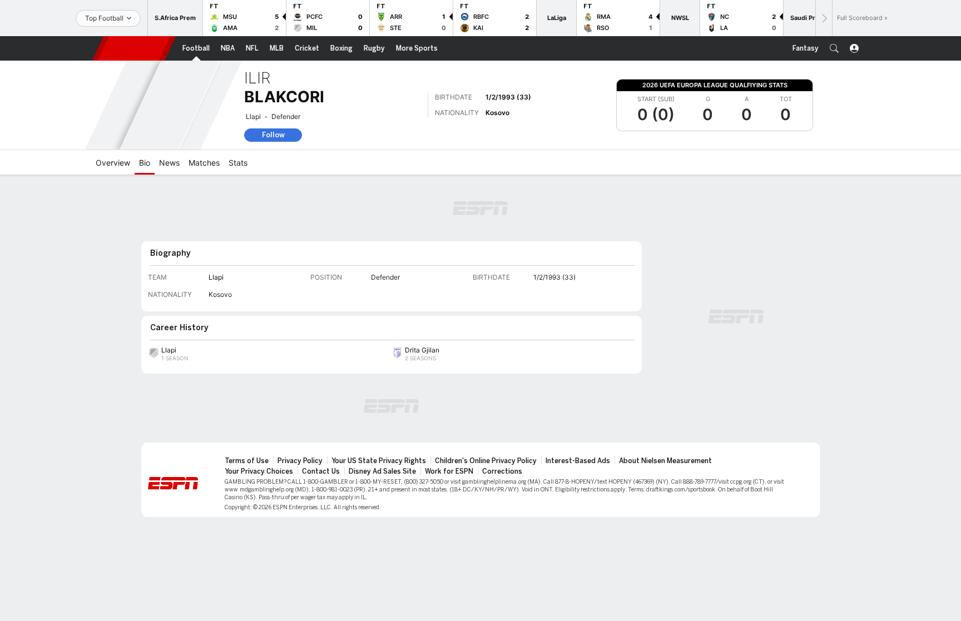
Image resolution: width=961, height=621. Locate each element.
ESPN (134, 48)
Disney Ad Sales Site (382, 471)
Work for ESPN (449, 471)
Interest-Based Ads (578, 461)
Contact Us (321, 471)
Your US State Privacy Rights (378, 461)
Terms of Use (247, 461)
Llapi (253, 116)
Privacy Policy (300, 461)
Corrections (502, 471)
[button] (834, 48)
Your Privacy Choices (259, 471)
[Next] (823, 18)
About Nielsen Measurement (665, 461)
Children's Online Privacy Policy (486, 461)
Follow (273, 135)
